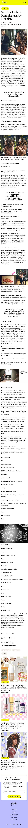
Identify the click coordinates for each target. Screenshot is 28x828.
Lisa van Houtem (16, 24)
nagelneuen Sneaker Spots (8, 63)
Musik (4, 653)
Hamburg (16, 650)
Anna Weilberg (5, 692)
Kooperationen (14, 814)
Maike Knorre (5, 769)
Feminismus (6, 650)
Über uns (14, 809)
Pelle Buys (9, 642)
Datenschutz (14, 819)
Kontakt (14, 812)
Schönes (5, 8)
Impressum (14, 817)
